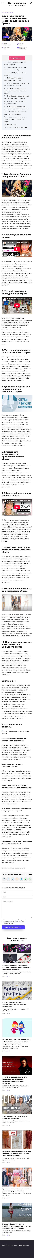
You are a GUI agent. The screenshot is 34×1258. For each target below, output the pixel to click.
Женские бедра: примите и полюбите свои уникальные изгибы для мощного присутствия (16, 1226)
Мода (6, 37)
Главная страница (7, 12)
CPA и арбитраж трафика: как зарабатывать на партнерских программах (14, 1004)
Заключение (11, 124)
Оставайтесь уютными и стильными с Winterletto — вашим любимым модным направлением (16, 1042)
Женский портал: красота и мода (17, 4)
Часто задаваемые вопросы (17, 127)
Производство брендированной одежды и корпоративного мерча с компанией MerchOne (16, 967)
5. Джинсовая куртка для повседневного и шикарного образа (15, 91)
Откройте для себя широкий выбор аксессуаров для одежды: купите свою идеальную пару (16, 1153)
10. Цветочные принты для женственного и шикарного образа (15, 119)
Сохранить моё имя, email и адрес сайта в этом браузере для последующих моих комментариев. (18, 921)
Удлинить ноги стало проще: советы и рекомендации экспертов (17, 1190)
